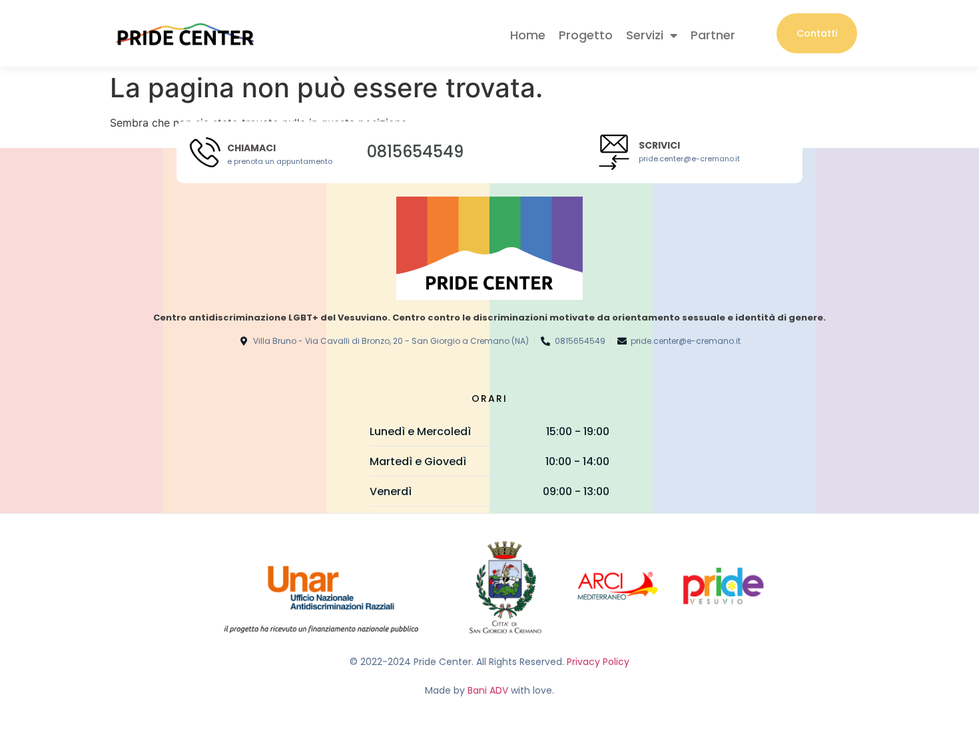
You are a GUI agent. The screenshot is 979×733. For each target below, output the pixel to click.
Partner (713, 35)
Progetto (586, 35)
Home (527, 35)
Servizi (644, 35)
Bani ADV (488, 690)
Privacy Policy (598, 661)
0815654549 (415, 152)
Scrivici (659, 145)
